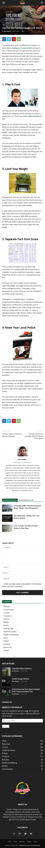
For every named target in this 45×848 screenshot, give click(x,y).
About (15, 841)
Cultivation (7, 616)
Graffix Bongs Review (20, 679)
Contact (29, 841)
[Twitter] (25, 834)
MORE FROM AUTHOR (26, 500)
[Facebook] (14, 834)
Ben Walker (7, 31)
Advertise (22, 841)
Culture (9, 24)
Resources (7, 647)
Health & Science (9, 631)
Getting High (8, 628)
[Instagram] (20, 834)
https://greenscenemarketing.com (22, 462)
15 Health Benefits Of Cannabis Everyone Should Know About (34, 436)
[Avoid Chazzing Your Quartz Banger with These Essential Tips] (6, 692)
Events (6, 625)
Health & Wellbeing (10, 635)
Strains (6, 650)
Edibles (6, 622)
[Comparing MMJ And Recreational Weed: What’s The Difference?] (7, 508)
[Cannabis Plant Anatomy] (6, 671)
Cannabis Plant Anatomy (21, 668)
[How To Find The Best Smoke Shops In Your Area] (7, 528)
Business (6, 606)
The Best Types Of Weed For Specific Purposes (12, 435)
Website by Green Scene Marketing (29, 845)
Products (6, 644)
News (4, 24)
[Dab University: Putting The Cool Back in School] (7, 518)
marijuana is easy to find (22, 48)
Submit (5, 726)
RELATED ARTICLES (9, 500)
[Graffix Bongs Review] (6, 682)
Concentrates (8, 609)
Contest (6, 613)
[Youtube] (31, 834)
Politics (6, 641)
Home (9, 841)
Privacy (35, 841)
